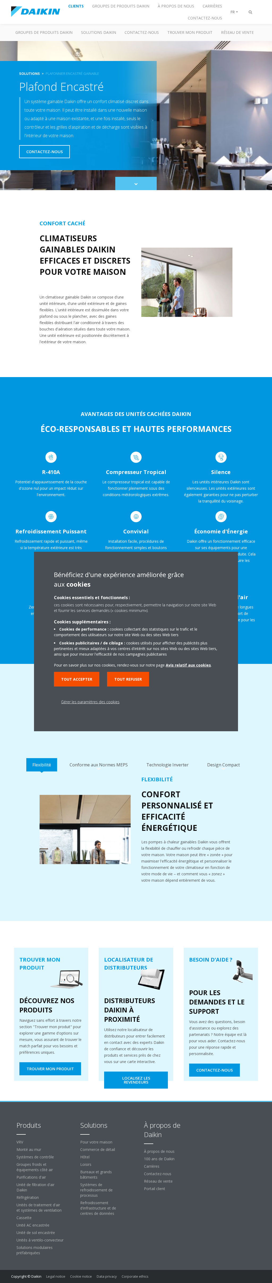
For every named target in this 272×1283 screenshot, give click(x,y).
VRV (19, 1142)
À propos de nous (159, 1151)
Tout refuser (128, 679)
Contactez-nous (157, 1173)
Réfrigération (27, 1197)
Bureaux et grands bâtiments (96, 1174)
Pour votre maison (96, 1142)
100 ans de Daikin (159, 1158)
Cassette (24, 1217)
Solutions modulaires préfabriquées (34, 1250)
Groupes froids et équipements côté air (34, 1167)
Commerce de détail (97, 1149)
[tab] (41, 764)
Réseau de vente (158, 1181)
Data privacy (107, 1276)
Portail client (154, 1188)
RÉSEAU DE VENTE (237, 32)
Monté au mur (28, 1149)
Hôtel (85, 1156)
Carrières (151, 1166)
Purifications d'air (31, 1177)
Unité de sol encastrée (35, 1232)
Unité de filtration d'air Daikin (35, 1187)
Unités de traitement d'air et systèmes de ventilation (39, 1207)
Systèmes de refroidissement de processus (96, 1190)
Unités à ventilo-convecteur (39, 1240)
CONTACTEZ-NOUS (142, 32)
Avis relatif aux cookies (188, 665)
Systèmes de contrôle (35, 1156)
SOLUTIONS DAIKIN (98, 32)
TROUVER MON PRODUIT (189, 32)
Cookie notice (81, 1276)
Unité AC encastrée (32, 1225)
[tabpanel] (136, 833)
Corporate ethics (135, 1276)
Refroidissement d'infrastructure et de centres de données (98, 1208)
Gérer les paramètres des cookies (90, 701)
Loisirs (85, 1164)
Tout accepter (76, 679)
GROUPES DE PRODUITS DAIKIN (44, 32)
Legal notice (55, 1276)
